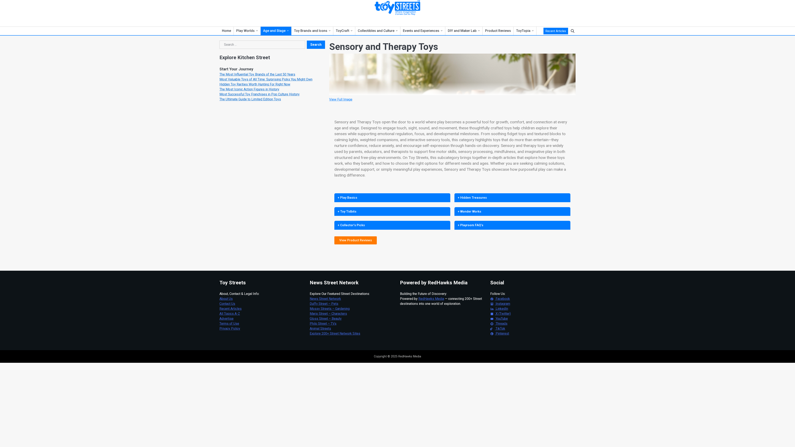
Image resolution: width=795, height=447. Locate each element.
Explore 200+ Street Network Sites (335, 333)
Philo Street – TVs (323, 324)
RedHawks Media (431, 299)
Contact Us (227, 304)
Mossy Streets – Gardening (330, 309)
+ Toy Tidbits (347, 211)
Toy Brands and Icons (310, 31)
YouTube (501, 319)
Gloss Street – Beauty (326, 319)
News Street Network (325, 299)
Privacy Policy (229, 328)
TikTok (500, 328)
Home (226, 31)
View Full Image (340, 99)
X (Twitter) (503, 314)
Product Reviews (498, 31)
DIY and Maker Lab (462, 31)
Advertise (226, 319)
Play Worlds (245, 31)
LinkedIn (501, 309)
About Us (226, 299)
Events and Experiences (421, 31)
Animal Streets (320, 328)
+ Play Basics (347, 197)
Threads (501, 324)
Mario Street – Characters (328, 314)
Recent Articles (556, 31)
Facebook (502, 299)
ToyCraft (342, 31)
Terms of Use (229, 324)
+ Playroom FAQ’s (470, 225)
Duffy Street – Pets (324, 304)
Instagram (502, 304)
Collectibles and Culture (376, 31)
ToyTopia (523, 31)
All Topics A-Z (229, 314)
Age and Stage (274, 31)
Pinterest (502, 333)
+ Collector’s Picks (351, 225)
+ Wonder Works (469, 211)
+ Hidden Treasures (472, 197)
